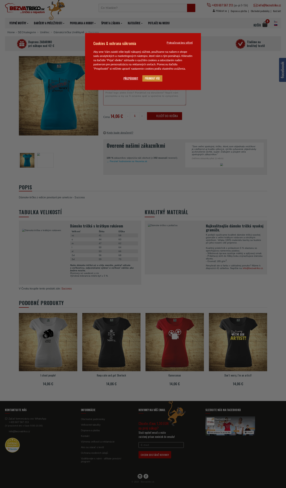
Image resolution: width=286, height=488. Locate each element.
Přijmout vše (152, 78)
